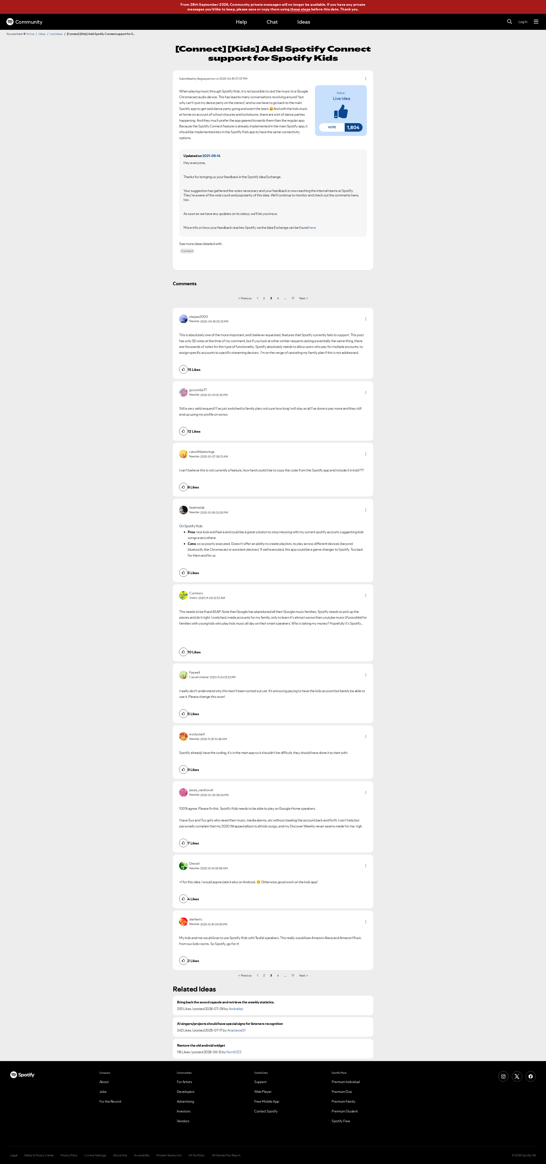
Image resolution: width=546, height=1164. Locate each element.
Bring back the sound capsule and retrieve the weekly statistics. (225, 1002)
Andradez (236, 1008)
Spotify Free (341, 1121)
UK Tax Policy (196, 1155)
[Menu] (536, 22)
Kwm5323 (233, 1052)
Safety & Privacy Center (39, 1155)
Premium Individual (346, 1081)
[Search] (509, 21)
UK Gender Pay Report (226, 1155)
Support (260, 1081)
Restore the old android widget (201, 1045)
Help (241, 21)
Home (30, 34)
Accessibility (142, 1155)
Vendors (183, 1121)
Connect (187, 251)
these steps (300, 9)
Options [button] (366, 78)
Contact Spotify (266, 1111)
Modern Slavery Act (169, 1155)
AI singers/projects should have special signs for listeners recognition (230, 1023)
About (104, 1081)
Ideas (303, 21)
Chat (272, 21)
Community (28, 21)
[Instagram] (503, 1076)
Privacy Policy (69, 1155)
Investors (184, 1111)
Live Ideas (56, 34)
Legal (13, 1155)
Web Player (263, 1091)
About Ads (120, 1155)
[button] (332, 127)
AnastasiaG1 (236, 1030)
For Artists (184, 1081)
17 (293, 298)
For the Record (110, 1101)
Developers (186, 1091)
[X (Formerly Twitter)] (517, 1076)
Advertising (185, 1101)
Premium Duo (342, 1091)
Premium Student (345, 1111)
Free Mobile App (266, 1101)
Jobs (103, 1091)
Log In (522, 21)
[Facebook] (531, 1076)
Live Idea (341, 98)
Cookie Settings (95, 1155)
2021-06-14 (211, 155)
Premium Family (343, 1101)
